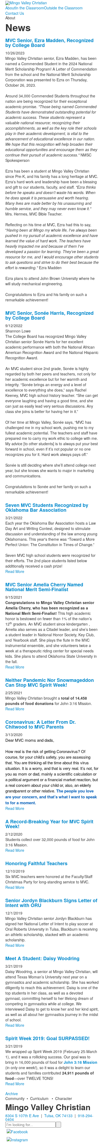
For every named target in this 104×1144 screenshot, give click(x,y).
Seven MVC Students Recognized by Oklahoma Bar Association (46, 507)
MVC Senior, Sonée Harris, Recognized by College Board (49, 315)
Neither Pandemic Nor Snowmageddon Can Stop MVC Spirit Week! (49, 682)
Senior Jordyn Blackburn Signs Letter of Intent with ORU (51, 903)
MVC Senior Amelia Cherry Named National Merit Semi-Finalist (44, 587)
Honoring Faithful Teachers (36, 863)
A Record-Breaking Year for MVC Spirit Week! (49, 824)
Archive (11, 1093)
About (10, 7)
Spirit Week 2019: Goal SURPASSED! (47, 1038)
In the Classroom (29, 7)
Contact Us (14, 13)
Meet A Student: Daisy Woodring (42, 958)
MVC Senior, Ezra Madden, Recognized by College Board (49, 43)
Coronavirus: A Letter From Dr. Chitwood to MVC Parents (40, 724)
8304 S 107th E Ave (22, 1115)
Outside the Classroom (63, 7)
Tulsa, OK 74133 (58, 1115)
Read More (14, 571)
